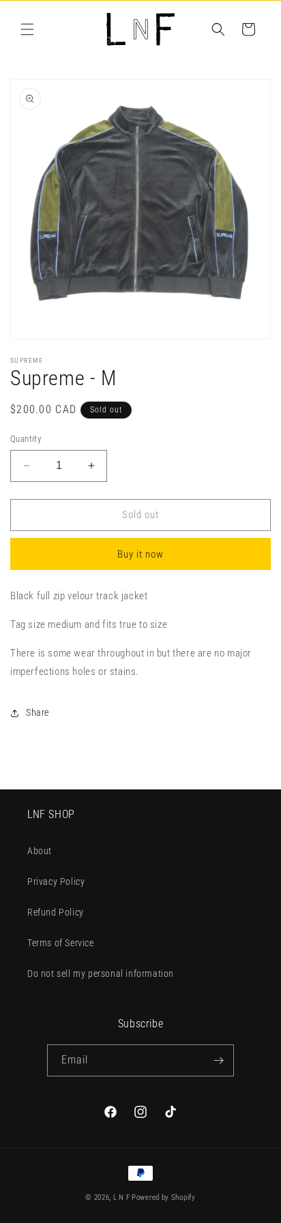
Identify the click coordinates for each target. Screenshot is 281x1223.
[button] (27, 29)
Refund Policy (55, 912)
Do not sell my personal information (100, 973)
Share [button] (37, 712)
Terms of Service (60, 942)
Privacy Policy (56, 881)
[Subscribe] (218, 1060)
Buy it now (140, 554)
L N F (122, 1197)
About (39, 850)
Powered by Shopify (164, 1197)
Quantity (25, 439)
